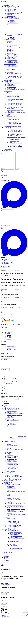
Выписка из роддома (12, 45)
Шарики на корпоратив (13, 54)
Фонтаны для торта (11, 147)
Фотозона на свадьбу (12, 122)
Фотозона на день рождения (14, 123)
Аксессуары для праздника (13, 128)
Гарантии (9, 348)
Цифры (8, 114)
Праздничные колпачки (16, 134)
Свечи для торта (11, 142)
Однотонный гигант (12, 66)
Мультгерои (13, 22)
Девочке (12, 20)
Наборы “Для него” (12, 9)
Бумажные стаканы (14, 139)
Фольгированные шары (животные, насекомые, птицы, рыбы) (16, 95)
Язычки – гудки (14, 135)
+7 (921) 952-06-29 (5, 177)
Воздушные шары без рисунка (14, 73)
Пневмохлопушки (14, 133)
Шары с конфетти (11, 87)
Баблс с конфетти (11, 69)
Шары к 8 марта (11, 58)
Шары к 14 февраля (12, 57)
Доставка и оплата (11, 349)
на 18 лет (9, 49)
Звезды (8, 93)
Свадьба (9, 42)
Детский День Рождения (13, 18)
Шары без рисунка (11, 85)
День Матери (10, 53)
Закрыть (3, 397)
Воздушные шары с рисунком (14, 74)
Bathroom (9, 339)
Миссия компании (11, 346)
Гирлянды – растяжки (15, 130)
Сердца (8, 92)
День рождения (10, 50)
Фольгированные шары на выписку (16, 101)
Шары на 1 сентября (12, 60)
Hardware (9, 335)
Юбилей (9, 51)
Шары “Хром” (10, 84)
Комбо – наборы (11, 16)
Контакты (9, 350)
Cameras (9, 336)
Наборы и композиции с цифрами (15, 12)
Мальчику (12, 21)
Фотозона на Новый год (13, 119)
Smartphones (10, 332)
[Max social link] (14, 207)
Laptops (8, 333)
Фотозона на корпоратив (13, 124)
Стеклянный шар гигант (13, 65)
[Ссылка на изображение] (8, 322)
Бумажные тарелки (14, 141)
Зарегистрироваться (6, 584)
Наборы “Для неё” (11, 10)
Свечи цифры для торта (16, 146)
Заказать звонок (5, 180)
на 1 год (9, 46)
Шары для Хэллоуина (12, 62)
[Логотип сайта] (8, 167)
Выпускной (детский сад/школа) (15, 47)
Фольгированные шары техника (15, 97)
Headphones (9, 337)
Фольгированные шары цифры (14, 103)
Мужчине (12, 38)
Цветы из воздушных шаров (14, 77)
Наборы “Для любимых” (13, 7)
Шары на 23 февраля (12, 61)
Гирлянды (9, 118)
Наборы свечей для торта (16, 143)
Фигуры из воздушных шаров (14, 76)
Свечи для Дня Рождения (16, 145)
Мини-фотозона (11, 116)
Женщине (12, 37)
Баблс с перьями (11, 68)
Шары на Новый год (12, 56)
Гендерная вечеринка (12, 43)
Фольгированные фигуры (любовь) (16, 112)
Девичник (9, 41)
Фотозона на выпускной (13, 120)
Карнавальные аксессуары (16, 131)
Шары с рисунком (11, 88)
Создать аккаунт (5, 572)
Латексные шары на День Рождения (16, 89)
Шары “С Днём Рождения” (13, 83)
